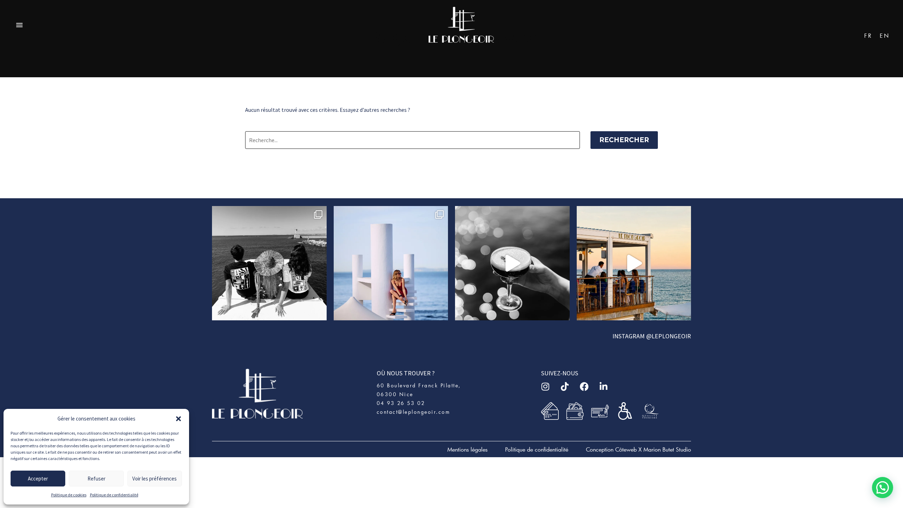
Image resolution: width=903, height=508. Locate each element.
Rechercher (624, 140)
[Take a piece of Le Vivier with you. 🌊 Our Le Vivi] (269, 263)
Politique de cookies (68, 494)
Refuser (96, 478)
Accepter (38, 478)
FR (868, 35)
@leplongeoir (668, 336)
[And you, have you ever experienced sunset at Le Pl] (512, 263)
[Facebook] (584, 386)
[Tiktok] (565, 386)
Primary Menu (19, 25)
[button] (178, 418)
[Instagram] (545, 386)
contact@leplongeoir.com (413, 412)
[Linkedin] (603, 386)
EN (885, 35)
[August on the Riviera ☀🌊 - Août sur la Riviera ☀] (391, 263)
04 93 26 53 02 (401, 403)
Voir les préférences (154, 478)
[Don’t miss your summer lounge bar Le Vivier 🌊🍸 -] (634, 263)
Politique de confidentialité (114, 494)
